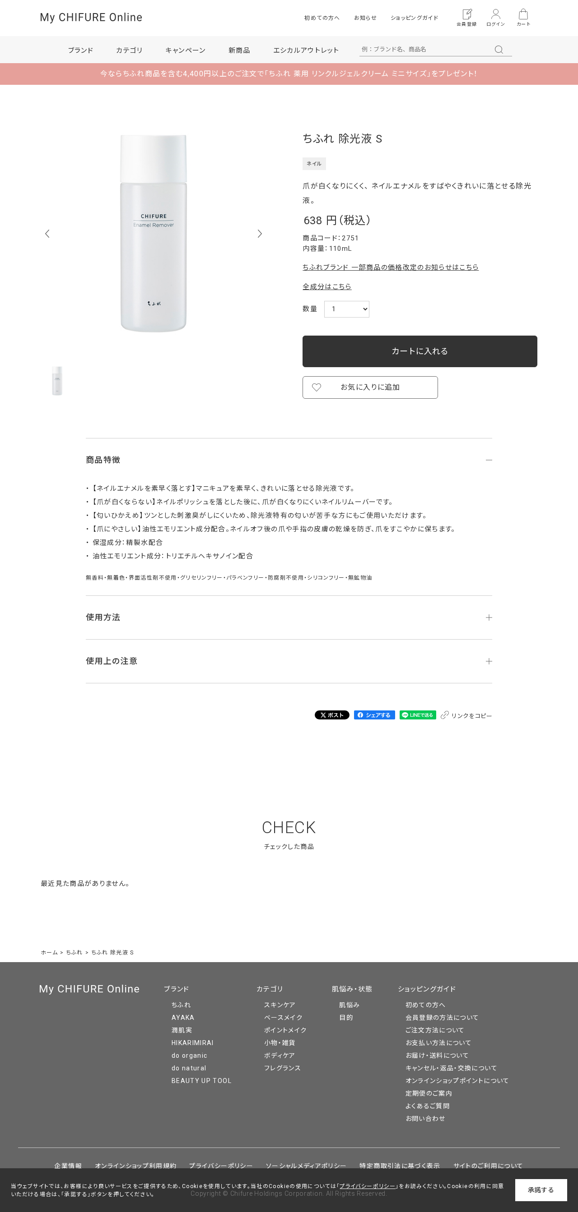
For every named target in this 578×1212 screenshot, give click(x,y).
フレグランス (282, 1068)
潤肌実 (182, 1030)
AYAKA (183, 1017)
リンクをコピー (471, 716)
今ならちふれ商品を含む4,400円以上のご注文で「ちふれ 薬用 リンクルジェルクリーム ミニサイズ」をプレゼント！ (289, 73)
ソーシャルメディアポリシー (306, 1166)
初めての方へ (322, 18)
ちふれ (181, 1005)
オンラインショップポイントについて (458, 1080)
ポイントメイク (285, 1030)
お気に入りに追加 (370, 387)
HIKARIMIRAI (193, 1042)
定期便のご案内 (429, 1093)
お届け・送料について (438, 1055)
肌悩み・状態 (352, 989)
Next (260, 234)
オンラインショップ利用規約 (136, 1166)
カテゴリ (269, 989)
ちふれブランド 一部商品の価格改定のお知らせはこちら (391, 267)
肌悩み (349, 1005)
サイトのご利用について (488, 1166)
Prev (47, 234)
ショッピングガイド (414, 18)
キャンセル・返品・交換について (452, 1068)
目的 (346, 1017)
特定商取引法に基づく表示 (399, 1166)
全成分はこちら (327, 287)
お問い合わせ (426, 1118)
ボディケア (280, 1055)
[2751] (57, 380)
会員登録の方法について (443, 1017)
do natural (189, 1068)
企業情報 (68, 1166)
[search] (499, 50)
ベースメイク (283, 1017)
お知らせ (365, 18)
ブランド (176, 989)
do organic (190, 1055)
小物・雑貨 (280, 1042)
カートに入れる (420, 351)
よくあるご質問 (428, 1106)
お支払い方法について (439, 1042)
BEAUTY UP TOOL (202, 1080)
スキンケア (280, 1005)
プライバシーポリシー (221, 1166)
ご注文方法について (435, 1030)
